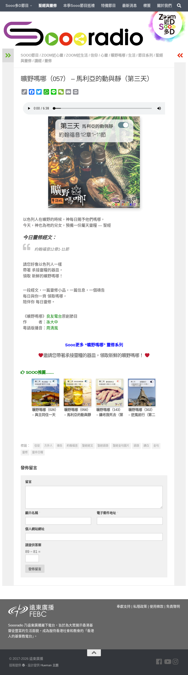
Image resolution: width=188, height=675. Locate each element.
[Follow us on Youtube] (167, 662)
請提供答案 (33, 545)
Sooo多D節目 (17, 6)
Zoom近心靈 (52, 55)
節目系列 (145, 55)
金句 (156, 445)
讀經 (38, 61)
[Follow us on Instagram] (175, 662)
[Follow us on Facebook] (159, 662)
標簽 (147, 6)
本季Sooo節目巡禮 (79, 6)
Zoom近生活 (77, 55)
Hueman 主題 (49, 665)
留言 (28, 482)
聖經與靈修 (48, 6)
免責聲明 (173, 606)
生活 (131, 55)
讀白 (146, 445)
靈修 (48, 61)
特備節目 (108, 6)
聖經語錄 (102, 445)
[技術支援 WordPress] (23, 665)
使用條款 (156, 606)
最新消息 (129, 6)
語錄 (136, 445)
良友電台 (54, 316)
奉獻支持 (123, 606)
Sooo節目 (30, 55)
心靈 (104, 55)
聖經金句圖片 (121, 445)
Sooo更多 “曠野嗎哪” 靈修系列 (94, 345)
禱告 (59, 445)
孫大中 (52, 322)
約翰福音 (72, 445)
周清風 (52, 328)
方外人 (48, 445)
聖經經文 (87, 445)
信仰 (94, 55)
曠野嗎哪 (118, 55)
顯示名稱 (32, 513)
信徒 (37, 445)
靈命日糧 (37, 452)
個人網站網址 (34, 529)
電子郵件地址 (107, 513)
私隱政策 (140, 606)
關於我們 (164, 6)
